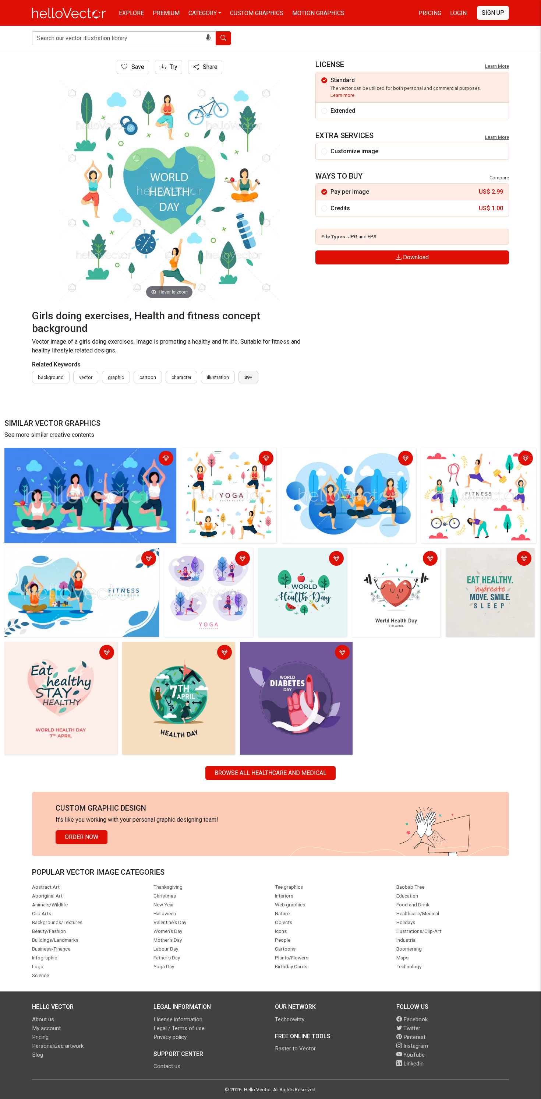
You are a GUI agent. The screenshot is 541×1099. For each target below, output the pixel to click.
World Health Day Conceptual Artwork (173, 648)
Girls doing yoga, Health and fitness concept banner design (206, 559)
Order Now (81, 836)
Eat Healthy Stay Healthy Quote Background (47, 653)
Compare (499, 177)
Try (172, 66)
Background (51, 377)
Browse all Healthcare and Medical (270, 772)
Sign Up (493, 12)
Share (209, 66)
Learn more (342, 95)
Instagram (415, 1046)
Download (415, 257)
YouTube (413, 1054)
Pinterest (413, 1037)
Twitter (411, 1028)
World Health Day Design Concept (293, 559)
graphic (116, 377)
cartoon (147, 377)
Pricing (429, 13)
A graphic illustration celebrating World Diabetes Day (292, 653)
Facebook (415, 1019)
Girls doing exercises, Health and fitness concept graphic (80, 454)
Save (137, 66)
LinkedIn (413, 1063)
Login (458, 13)
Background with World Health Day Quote (486, 559)
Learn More (497, 66)
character (181, 377)
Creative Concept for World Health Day (389, 559)
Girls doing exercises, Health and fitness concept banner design (79, 559)
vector (85, 377)
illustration (218, 377)
